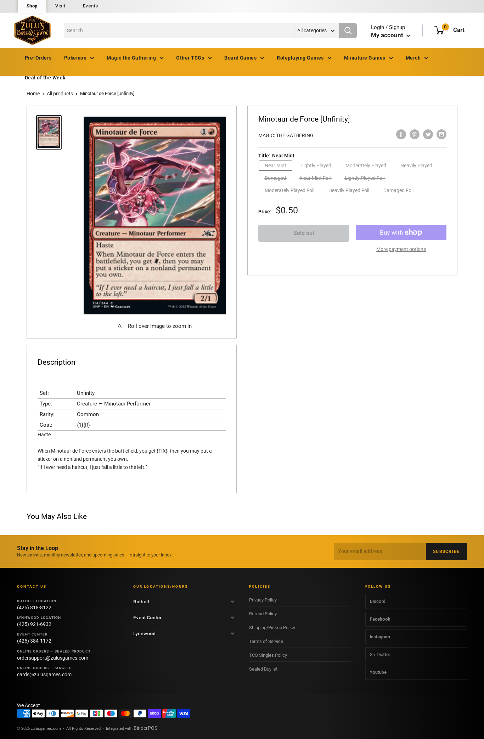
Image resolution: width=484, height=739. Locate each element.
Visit (60, 6)
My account (388, 35)
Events (90, 6)
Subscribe (446, 551)
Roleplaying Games (300, 58)
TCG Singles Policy (268, 655)
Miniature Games (364, 58)
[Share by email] (441, 134)
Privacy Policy (263, 600)
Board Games (240, 58)
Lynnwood (144, 633)
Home (33, 93)
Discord (377, 601)
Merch (413, 58)
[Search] (348, 30)
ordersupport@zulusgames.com (52, 658)
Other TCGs (190, 58)
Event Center (147, 617)
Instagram (380, 636)
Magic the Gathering (131, 58)
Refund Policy (263, 613)
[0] (439, 30)
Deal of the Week (45, 77)
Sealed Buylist (263, 669)
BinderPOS (145, 728)
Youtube (378, 672)
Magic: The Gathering (286, 135)
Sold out (303, 233)
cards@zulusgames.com (44, 674)
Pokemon (75, 58)
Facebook (380, 619)
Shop (32, 6)
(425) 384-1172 (34, 641)
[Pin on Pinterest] (415, 134)
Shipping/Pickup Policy (272, 627)
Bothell (141, 601)
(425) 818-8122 (34, 607)
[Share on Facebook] (401, 134)
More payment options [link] (401, 249)
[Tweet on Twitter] (428, 134)
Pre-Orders (38, 58)
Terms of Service (266, 641)
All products (60, 93)
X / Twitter (380, 654)
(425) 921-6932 (34, 624)
